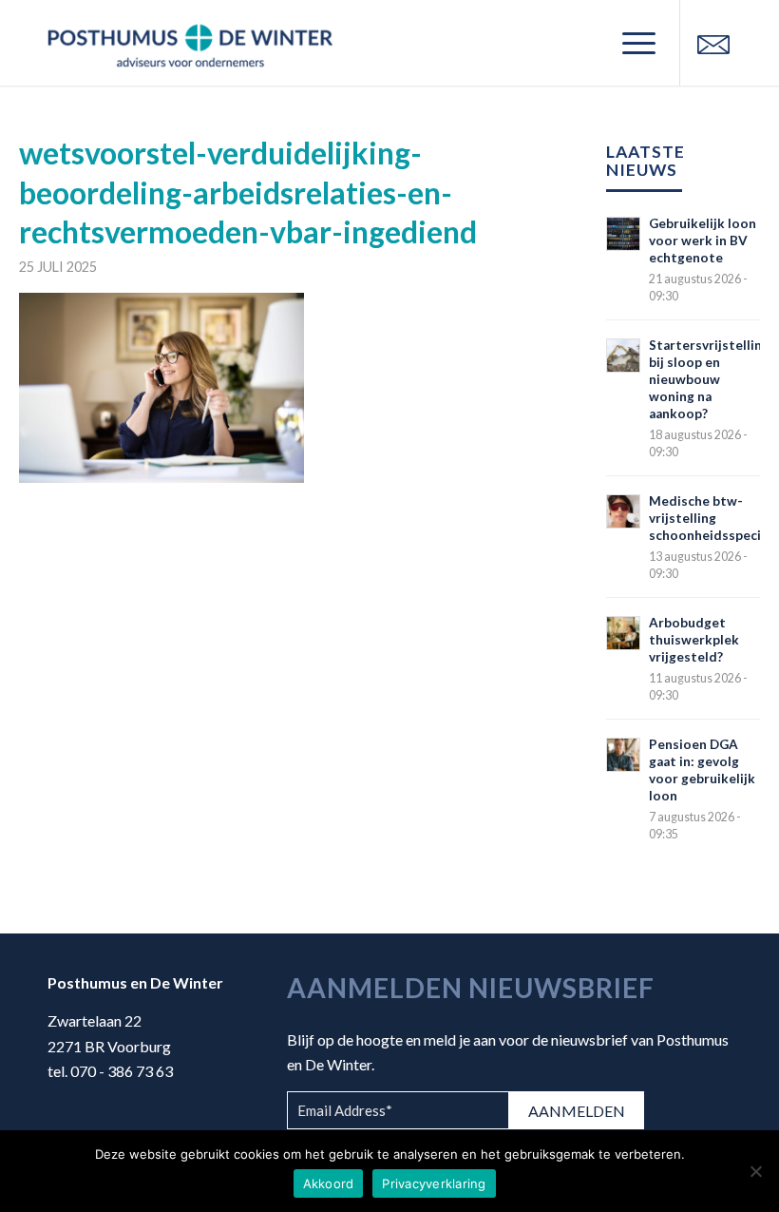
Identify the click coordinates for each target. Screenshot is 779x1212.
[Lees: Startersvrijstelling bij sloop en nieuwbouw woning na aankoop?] (623, 355)
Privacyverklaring (433, 1183)
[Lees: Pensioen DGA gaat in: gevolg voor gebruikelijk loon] (623, 755)
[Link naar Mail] (713, 43)
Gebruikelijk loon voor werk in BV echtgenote (702, 240)
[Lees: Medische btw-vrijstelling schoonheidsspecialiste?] (623, 511)
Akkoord (328, 1183)
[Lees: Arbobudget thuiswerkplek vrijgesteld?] (623, 633)
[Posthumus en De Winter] (190, 43)
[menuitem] (629, 43)
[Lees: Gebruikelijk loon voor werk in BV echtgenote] (623, 234)
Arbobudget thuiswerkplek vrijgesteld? (694, 639)
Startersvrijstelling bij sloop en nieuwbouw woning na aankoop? (709, 379)
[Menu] (629, 43)
